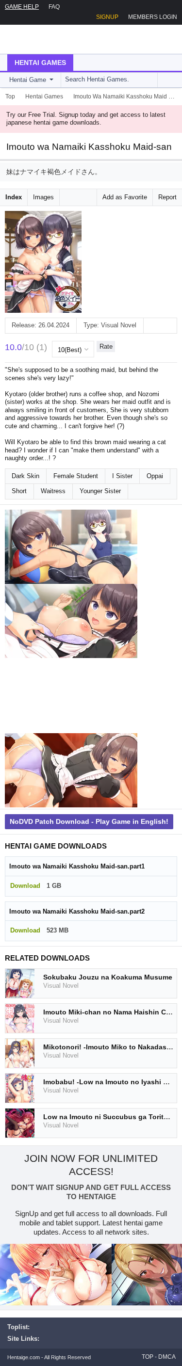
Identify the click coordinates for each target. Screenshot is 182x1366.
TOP (147, 1356)
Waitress (53, 491)
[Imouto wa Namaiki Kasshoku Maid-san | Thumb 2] (71, 621)
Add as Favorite (124, 197)
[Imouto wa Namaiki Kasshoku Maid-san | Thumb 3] (71, 696)
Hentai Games (40, 62)
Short (19, 491)
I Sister (122, 476)
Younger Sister (100, 491)
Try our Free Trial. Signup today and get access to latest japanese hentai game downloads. (85, 119)
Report (167, 197)
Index (13, 197)
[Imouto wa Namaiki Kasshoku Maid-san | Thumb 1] (71, 547)
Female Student (75, 476)
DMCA (167, 1356)
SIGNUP (107, 17)
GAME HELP (22, 6)
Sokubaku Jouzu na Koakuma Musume (107, 977)
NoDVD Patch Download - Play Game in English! (89, 821)
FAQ (54, 6)
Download (25, 885)
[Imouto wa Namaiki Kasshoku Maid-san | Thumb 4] (71, 770)
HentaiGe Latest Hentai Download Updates (56, 39)
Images (43, 197)
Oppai (155, 476)
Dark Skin (25, 476)
